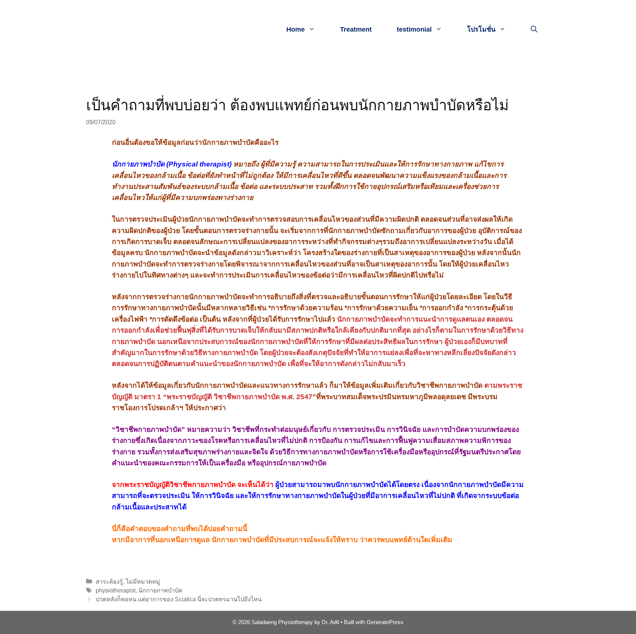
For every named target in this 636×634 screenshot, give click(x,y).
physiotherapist (115, 590)
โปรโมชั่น (481, 29)
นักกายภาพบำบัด (160, 590)
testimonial (414, 29)
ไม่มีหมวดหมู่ (143, 581)
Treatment (356, 29)
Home (295, 29)
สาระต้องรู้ (109, 581)
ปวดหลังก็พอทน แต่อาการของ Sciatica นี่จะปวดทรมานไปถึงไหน (179, 599)
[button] (534, 29)
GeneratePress (385, 622)
